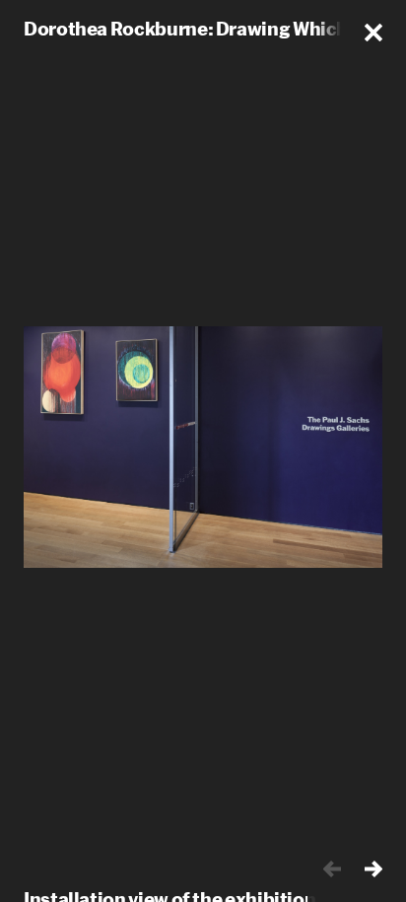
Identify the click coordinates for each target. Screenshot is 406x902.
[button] (373, 32)
